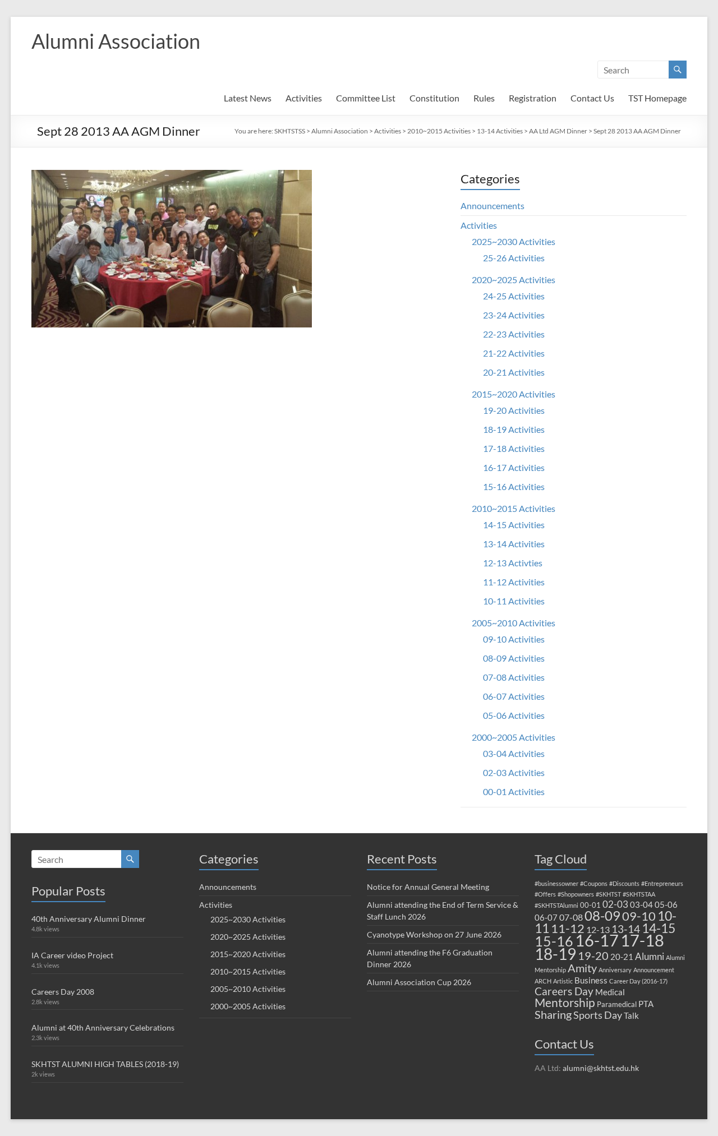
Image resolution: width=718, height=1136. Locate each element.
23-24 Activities (514, 315)
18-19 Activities (514, 429)
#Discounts (624, 883)
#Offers (545, 894)
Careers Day (564, 991)
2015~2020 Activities (513, 394)
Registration (532, 98)
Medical (610, 992)
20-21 (621, 957)
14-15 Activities (514, 524)
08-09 (602, 915)
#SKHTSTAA (639, 894)
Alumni (649, 956)
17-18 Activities (514, 448)
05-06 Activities (514, 715)
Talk (631, 1015)
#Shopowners (576, 894)
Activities (304, 98)
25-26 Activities (514, 257)
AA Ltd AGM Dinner (558, 131)
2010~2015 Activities (439, 131)
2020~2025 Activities (513, 279)
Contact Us (592, 98)
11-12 (567, 928)
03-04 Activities (514, 753)
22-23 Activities (514, 334)
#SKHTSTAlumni (556, 905)
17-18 (642, 940)
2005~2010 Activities (513, 622)
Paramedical (617, 1004)
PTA (645, 1004)
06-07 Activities (514, 696)
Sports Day (597, 1015)
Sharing (553, 1014)
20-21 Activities (514, 372)
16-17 (597, 940)
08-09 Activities (514, 658)
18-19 (555, 953)
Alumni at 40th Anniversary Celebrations (102, 1027)
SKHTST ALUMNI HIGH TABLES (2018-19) (105, 1064)
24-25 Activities (514, 295)
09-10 (639, 915)
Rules (484, 98)
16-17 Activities (514, 467)
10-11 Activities (514, 600)
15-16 (554, 941)
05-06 (666, 904)
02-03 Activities (514, 772)
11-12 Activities (514, 581)
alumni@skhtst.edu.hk (601, 1068)
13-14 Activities (500, 131)
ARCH (543, 981)
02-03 (615, 904)
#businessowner (556, 883)
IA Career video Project (72, 955)
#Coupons (593, 883)
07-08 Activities (514, 677)
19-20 (593, 955)
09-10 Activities (514, 639)
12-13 (598, 929)
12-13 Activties (512, 562)
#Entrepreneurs (662, 883)
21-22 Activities (514, 353)
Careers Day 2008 (62, 991)
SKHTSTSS (289, 131)
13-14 (625, 928)
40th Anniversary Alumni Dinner (88, 918)
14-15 (658, 928)
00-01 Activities (514, 791)
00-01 (590, 905)
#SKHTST (608, 894)
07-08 (571, 917)
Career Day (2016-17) (638, 981)
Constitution (434, 98)
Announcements (492, 205)
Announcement (653, 969)
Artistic (563, 981)
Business (590, 980)
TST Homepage (657, 98)
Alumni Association (115, 41)
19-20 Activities (514, 410)
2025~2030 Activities (513, 241)
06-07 (546, 917)
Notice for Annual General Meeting (428, 887)
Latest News (247, 98)
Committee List (365, 98)
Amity (582, 968)
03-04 (641, 904)
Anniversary (615, 969)
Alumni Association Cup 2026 (419, 982)
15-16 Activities (514, 486)
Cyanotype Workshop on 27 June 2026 (434, 934)
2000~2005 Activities (513, 737)
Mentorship (565, 1002)
